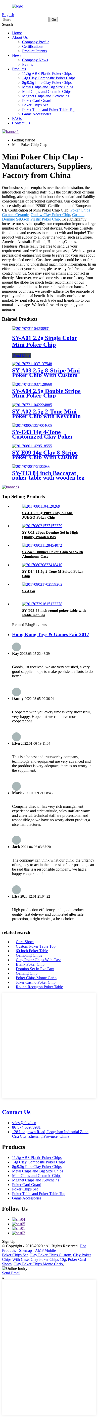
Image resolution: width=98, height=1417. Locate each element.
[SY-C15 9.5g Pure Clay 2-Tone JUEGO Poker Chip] (41, 506)
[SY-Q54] (42, 584)
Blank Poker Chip (30, 964)
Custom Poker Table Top (36, 946)
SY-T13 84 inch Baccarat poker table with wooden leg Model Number (48, 477)
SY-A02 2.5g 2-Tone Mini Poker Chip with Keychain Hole (46, 416)
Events (27, 64)
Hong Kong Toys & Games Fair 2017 (50, 634)
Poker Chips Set (35, 105)
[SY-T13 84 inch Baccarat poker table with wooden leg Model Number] (31, 466)
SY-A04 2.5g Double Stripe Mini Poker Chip (46, 393)
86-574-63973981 (26, 1127)
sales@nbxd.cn (24, 1123)
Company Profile (35, 42)
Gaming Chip (26, 973)
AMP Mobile (45, 1250)
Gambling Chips (29, 955)
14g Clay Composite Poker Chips (48, 78)
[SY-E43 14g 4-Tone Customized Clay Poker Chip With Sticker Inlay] (32, 425)
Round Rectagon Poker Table (39, 987)
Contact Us (21, 123)
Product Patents (34, 51)
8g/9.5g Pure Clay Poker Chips (47, 82)
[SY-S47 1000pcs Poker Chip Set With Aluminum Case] (42, 545)
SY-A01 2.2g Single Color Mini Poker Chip (44, 341)
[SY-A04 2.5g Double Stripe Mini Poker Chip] (32, 384)
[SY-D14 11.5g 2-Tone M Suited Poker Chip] (42, 565)
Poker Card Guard (36, 100)
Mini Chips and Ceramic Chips (46, 91)
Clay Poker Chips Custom (50, 1255)
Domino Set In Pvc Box (35, 969)
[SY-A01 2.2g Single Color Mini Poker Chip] (31, 328)
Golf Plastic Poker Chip (41, 219)
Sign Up (8, 1241)
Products (19, 69)
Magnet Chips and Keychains (45, 96)
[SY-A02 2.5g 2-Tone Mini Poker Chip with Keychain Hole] (32, 405)
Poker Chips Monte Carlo (36, 978)
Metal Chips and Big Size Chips (47, 87)
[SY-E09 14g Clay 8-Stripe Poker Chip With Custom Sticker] (32, 446)
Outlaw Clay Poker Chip (50, 215)
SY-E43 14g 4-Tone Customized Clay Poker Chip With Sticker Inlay (43, 436)
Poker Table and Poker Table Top (48, 109)
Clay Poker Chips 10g (48, 1259)
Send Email (11, 1273)
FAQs (17, 118)
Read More (21, 355)
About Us (20, 37)
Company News (35, 60)
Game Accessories (36, 114)
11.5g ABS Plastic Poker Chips (47, 73)
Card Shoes (25, 942)
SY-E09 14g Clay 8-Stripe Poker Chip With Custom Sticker (45, 457)
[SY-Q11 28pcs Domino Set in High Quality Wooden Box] (42, 526)
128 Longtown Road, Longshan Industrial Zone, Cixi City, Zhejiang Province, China (50, 1134)
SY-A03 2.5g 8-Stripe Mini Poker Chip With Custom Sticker (46, 375)
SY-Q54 (28, 591)
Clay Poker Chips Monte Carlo (38, 1264)
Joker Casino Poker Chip (36, 982)
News (16, 55)
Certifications (32, 46)
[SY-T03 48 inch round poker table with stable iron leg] (42, 604)
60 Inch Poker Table (32, 951)
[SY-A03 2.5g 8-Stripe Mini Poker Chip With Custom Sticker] (32, 364)
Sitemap (25, 1250)
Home (17, 33)
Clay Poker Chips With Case (38, 960)
